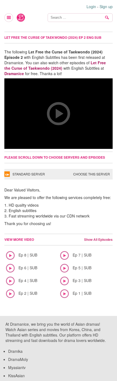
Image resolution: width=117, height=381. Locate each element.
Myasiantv (17, 367)
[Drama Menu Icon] (9, 17)
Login (91, 6)
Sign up (106, 6)
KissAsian (16, 375)
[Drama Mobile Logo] (21, 17)
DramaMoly (18, 359)
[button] (58, 113)
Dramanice (14, 73)
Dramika (15, 351)
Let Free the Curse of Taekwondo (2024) (55, 65)
